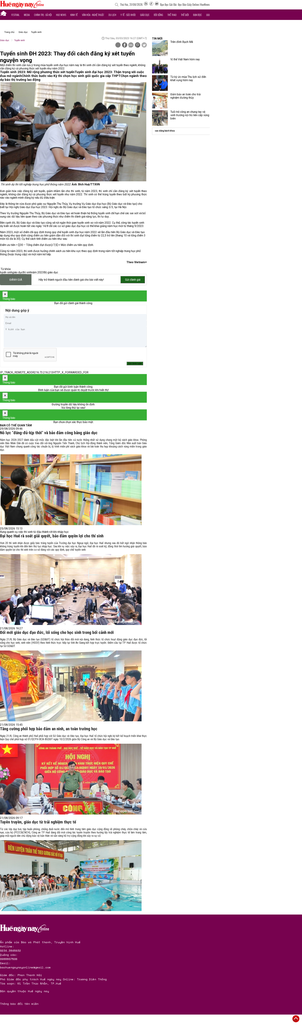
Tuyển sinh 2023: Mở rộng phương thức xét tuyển (37, 72)
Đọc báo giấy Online (188, 4)
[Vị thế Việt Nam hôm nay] (160, 65)
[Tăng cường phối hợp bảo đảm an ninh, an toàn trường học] (71, 779)
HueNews (205, 4)
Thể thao (172, 15)
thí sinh (27, 272)
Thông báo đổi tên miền (19, 1004)
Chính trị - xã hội (43, 15)
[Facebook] (151, 4)
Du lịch (112, 15)
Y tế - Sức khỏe (128, 15)
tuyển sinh (6, 272)
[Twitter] (144, 45)
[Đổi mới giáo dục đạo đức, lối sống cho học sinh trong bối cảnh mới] (71, 685)
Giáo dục (144, 15)
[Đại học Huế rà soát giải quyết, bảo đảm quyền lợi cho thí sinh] (71, 589)
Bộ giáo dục (51, 272)
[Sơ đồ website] (146, 4)
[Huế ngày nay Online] (22, 7)
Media (27, 15)
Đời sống (158, 15)
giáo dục (17, 272)
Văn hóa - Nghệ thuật (93, 15)
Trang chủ (9, 32)
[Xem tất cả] (208, 15)
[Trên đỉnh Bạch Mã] (160, 48)
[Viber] (137, 45)
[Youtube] (157, 4)
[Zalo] (131, 45)
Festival (15, 15)
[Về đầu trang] (295, 1018)
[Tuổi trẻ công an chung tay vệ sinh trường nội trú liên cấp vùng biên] (160, 118)
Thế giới (185, 15)
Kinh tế (74, 15)
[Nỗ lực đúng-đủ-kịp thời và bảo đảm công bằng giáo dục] (71, 489)
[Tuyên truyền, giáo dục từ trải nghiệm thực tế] (71, 875)
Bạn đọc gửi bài (168, 4)
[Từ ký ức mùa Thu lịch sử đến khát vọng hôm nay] (160, 83)
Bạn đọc (197, 15)
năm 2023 (37, 272)
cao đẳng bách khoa (165, 131)
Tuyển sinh (36, 32)
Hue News (61, 15)
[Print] (118, 45)
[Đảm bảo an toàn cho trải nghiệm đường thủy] (160, 100)
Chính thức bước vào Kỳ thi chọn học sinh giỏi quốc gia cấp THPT (71, 76)
